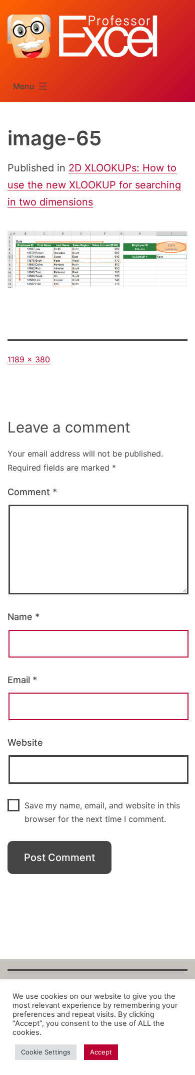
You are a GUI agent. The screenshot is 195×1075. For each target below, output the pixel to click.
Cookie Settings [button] (45, 1052)
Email (22, 680)
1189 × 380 (29, 359)
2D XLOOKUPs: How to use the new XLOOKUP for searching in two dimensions (94, 185)
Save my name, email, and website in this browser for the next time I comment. (102, 812)
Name (24, 616)
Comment (32, 492)
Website (25, 742)
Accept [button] (101, 1052)
